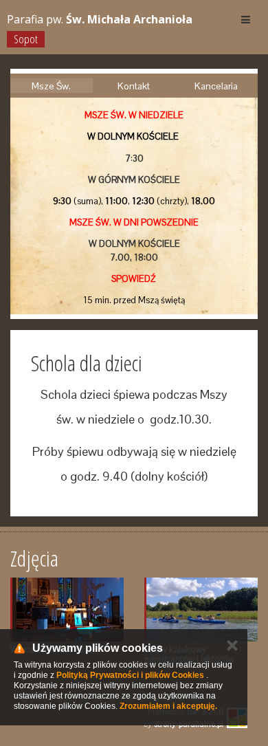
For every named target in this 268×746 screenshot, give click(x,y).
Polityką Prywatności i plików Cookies (130, 675)
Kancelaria (216, 86)
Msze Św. (51, 86)
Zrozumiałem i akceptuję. (168, 706)
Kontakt (134, 86)
